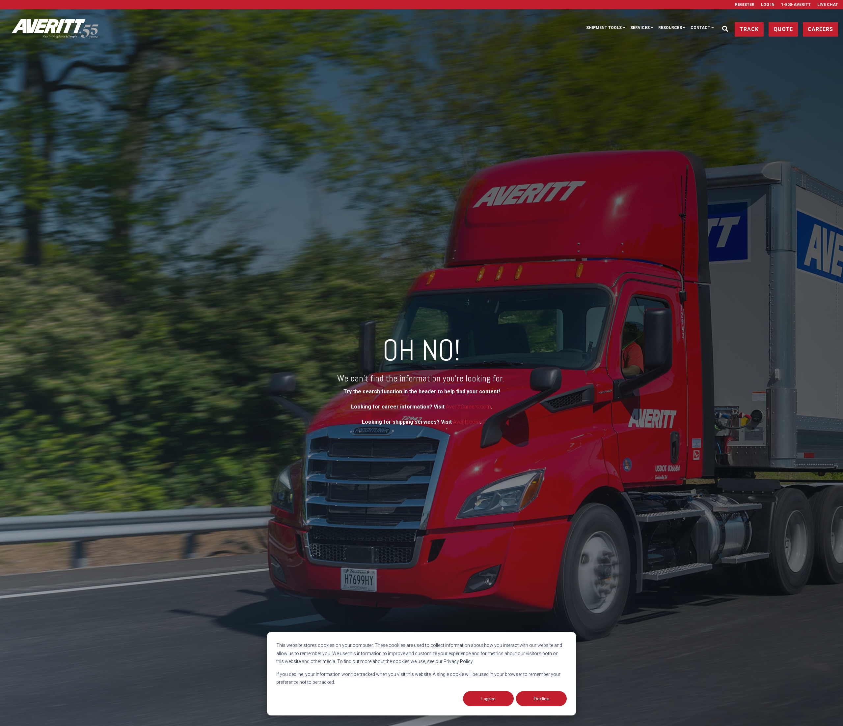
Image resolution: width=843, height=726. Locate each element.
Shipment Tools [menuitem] (604, 27)
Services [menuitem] (640, 27)
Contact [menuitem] (700, 27)
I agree (488, 698)
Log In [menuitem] (768, 4)
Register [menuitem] (744, 4)
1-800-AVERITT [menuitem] (796, 4)
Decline (541, 698)
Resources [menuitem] (670, 27)
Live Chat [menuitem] (827, 4)
